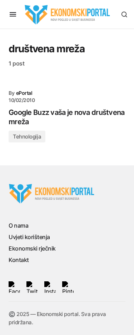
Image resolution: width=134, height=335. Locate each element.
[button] (13, 14)
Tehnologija (27, 136)
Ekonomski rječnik (32, 248)
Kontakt (19, 259)
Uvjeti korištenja (29, 237)
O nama (18, 225)
